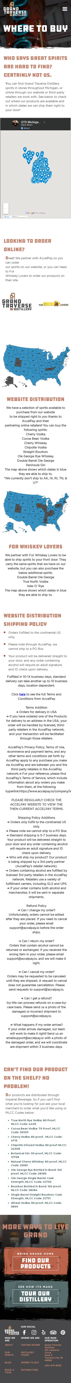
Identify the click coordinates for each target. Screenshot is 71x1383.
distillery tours (27, 1353)
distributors (29, 1370)
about (9, 1345)
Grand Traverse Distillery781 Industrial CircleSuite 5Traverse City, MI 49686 (54, 1353)
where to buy (30, 1362)
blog (8, 1362)
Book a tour (9, 1371)
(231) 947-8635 (53, 1365)
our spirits (9, 1353)
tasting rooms (30, 1345)
